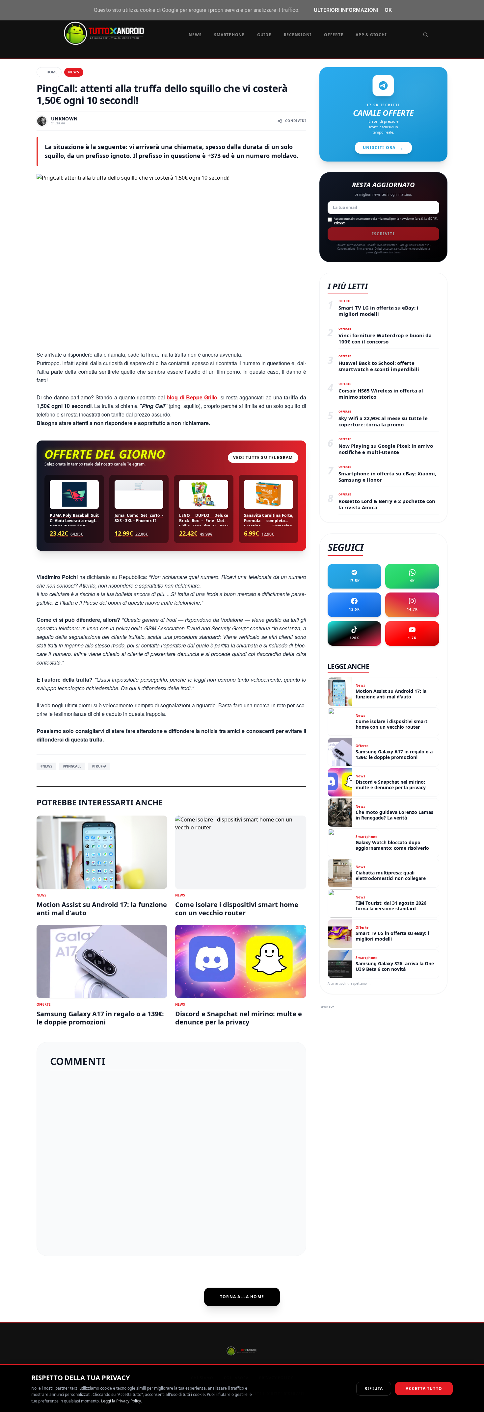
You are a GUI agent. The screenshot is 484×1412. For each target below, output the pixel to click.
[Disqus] (171, 1160)
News (195, 35)
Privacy (339, 222)
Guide (264, 35)
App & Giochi (371, 35)
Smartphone (229, 35)
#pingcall (72, 766)
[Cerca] (426, 35)
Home (49, 71)
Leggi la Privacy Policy (121, 1401)
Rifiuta (373, 1388)
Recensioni (298, 35)
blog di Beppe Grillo (192, 397)
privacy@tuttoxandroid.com (383, 252)
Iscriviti (383, 234)
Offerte (333, 35)
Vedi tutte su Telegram (263, 457)
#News (46, 766)
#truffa (99, 766)
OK (388, 10)
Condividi (295, 120)
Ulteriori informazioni (346, 10)
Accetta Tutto (424, 1388)
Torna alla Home (242, 1296)
